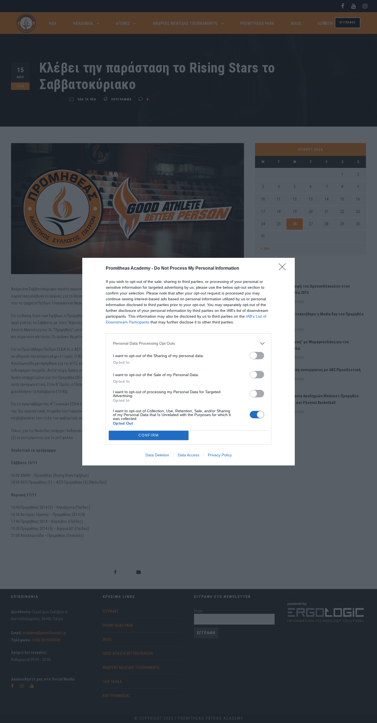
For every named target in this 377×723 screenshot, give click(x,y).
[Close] (284, 268)
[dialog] (188, 361)
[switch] (257, 355)
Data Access (188, 455)
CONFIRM (149, 435)
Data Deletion (157, 455)
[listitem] (188, 343)
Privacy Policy (220, 455)
